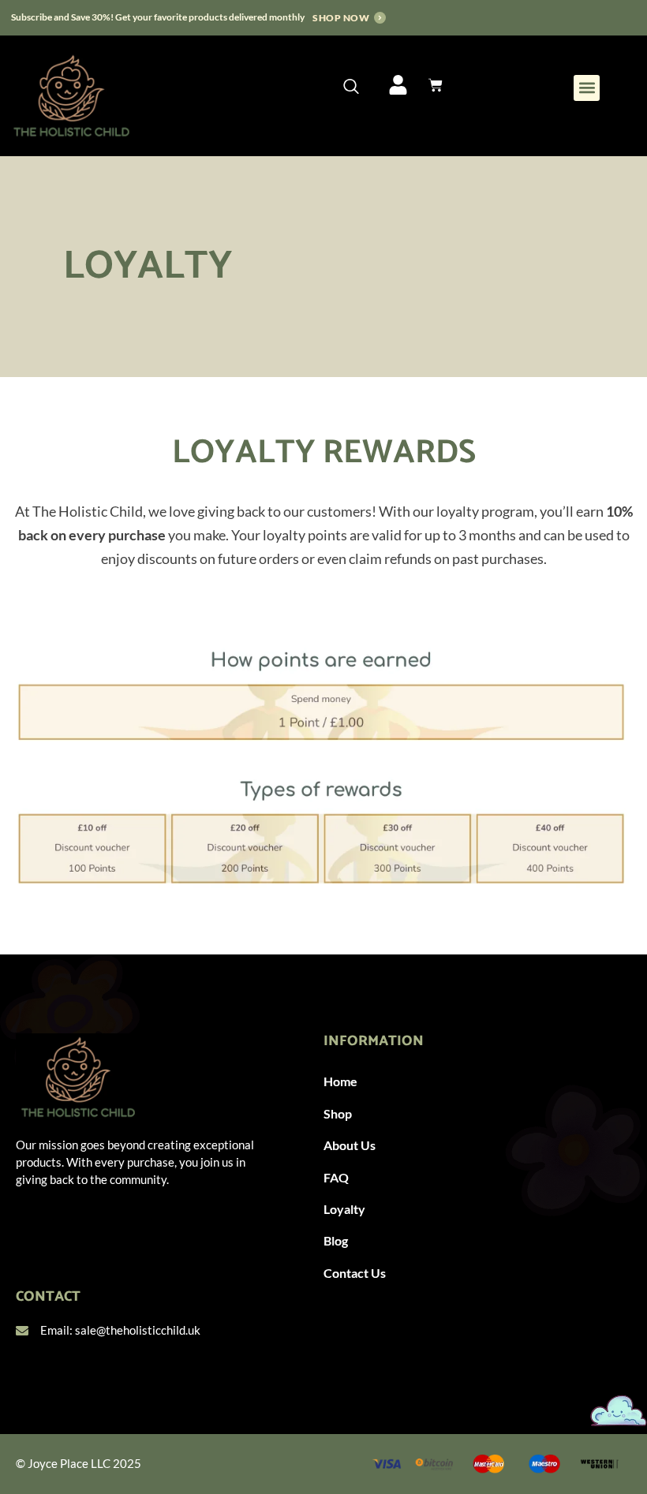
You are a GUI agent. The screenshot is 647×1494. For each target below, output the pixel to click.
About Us (350, 1144)
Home (340, 1081)
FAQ (336, 1177)
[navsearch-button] (351, 87)
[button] (587, 88)
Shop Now (340, 18)
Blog (336, 1240)
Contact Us (355, 1272)
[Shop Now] (380, 18)
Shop (338, 1113)
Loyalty (344, 1208)
